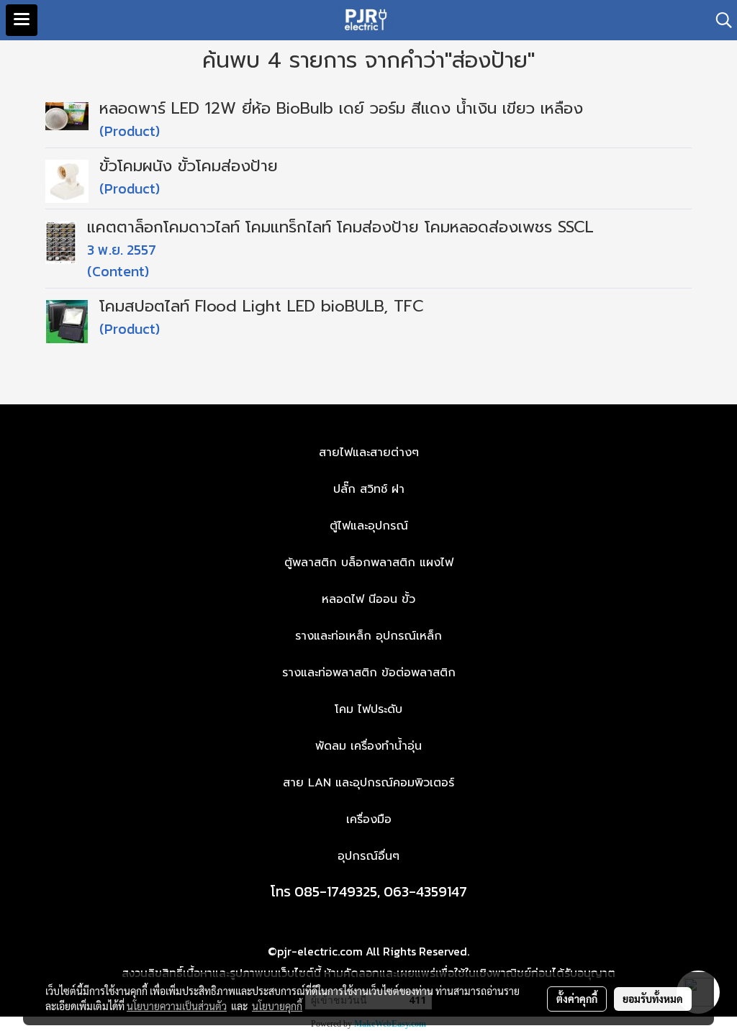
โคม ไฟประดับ (368, 709)
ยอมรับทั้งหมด (653, 998)
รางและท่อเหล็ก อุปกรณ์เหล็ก (368, 636)
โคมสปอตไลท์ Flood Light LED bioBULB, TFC (261, 306)
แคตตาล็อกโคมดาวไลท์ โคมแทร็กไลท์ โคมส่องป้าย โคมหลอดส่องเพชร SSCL (340, 227)
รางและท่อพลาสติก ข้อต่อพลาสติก (369, 672)
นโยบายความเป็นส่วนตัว (177, 1005)
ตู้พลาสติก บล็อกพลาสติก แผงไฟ (368, 562)
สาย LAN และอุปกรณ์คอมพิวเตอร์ (368, 782)
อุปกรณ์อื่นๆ (368, 856)
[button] (719, 20)
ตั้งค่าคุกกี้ (576, 998)
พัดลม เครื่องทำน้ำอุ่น (368, 746)
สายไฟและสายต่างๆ (369, 452)
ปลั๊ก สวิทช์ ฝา (368, 489)
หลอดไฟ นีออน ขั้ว (368, 599)
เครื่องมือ (369, 819)
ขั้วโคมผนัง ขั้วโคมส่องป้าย (188, 166)
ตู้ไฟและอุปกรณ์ (369, 526)
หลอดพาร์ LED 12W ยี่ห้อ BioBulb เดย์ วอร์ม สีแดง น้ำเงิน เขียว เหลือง (341, 108)
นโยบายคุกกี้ (277, 1005)
